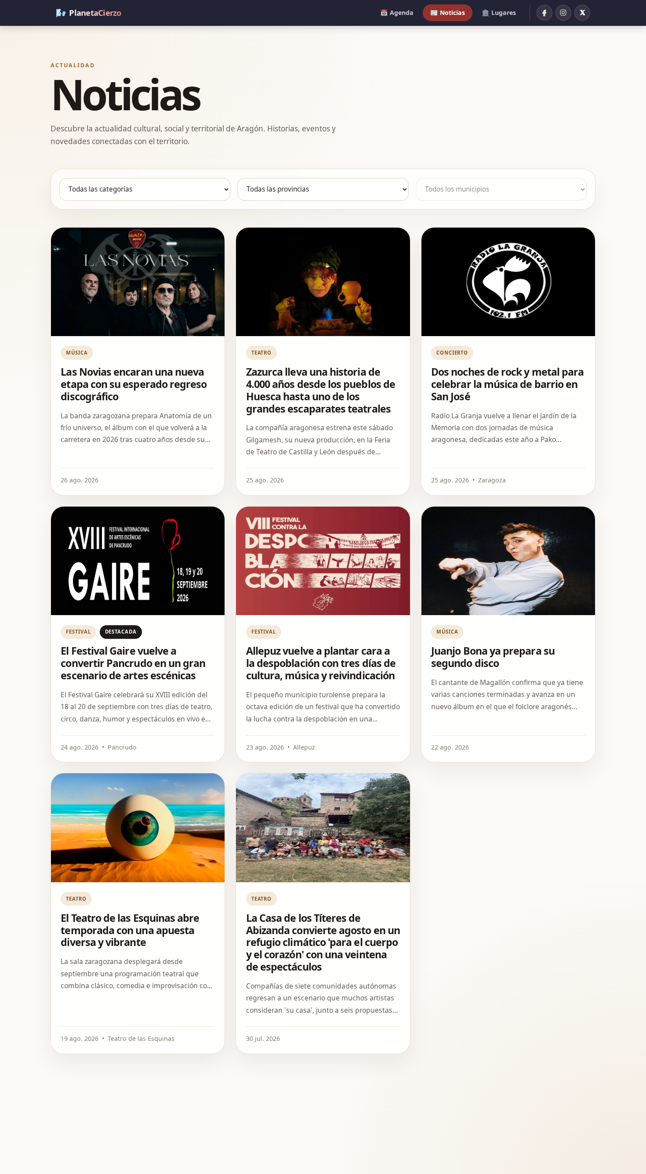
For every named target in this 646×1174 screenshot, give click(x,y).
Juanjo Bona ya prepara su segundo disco (493, 657)
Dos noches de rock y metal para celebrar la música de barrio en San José (507, 384)
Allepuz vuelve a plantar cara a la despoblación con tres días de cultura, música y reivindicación (321, 663)
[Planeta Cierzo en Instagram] (563, 13)
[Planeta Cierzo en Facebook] (544, 13)
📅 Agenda (397, 12)
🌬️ (88, 12)
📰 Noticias (447, 12)
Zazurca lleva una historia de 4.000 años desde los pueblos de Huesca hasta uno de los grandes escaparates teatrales (320, 390)
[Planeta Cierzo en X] (582, 13)
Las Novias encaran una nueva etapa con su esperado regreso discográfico (134, 384)
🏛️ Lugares (499, 12)
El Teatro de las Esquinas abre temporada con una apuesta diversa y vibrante (130, 930)
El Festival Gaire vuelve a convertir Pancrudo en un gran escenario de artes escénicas (133, 663)
